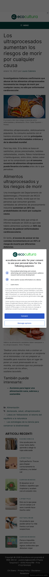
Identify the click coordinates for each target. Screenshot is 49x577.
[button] (24, 284)
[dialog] (24, 288)
